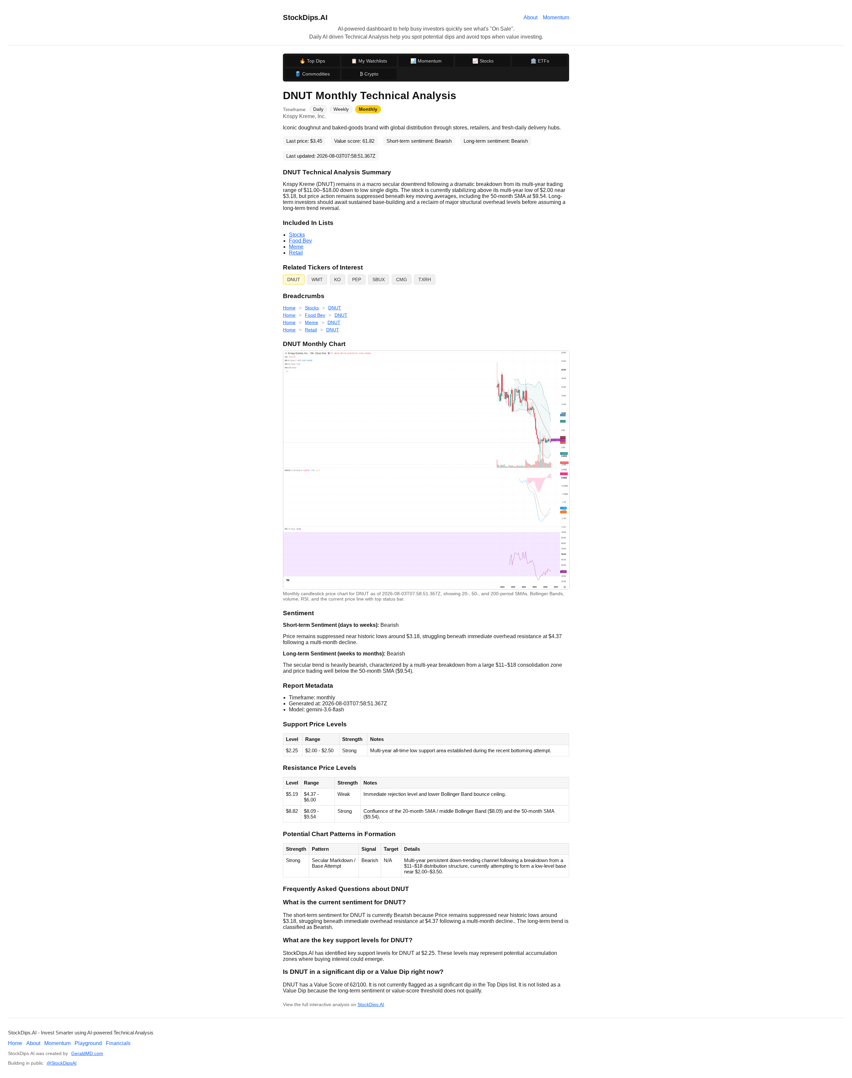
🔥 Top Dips (312, 61)
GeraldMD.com (87, 1053)
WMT (317, 279)
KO (337, 279)
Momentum (556, 17)
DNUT (293, 279)
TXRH (424, 279)
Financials (118, 1043)
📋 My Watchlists (369, 61)
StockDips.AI (305, 17)
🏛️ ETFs (540, 61)
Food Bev (300, 241)
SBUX (378, 279)
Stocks (297, 235)
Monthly (368, 109)
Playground (88, 1043)
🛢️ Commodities (312, 74)
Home (289, 307)
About (530, 17)
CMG (401, 279)
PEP (356, 279)
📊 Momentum (426, 61)
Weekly (341, 109)
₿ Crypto (369, 74)
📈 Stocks (483, 61)
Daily (318, 109)
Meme (296, 247)
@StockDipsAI (62, 1063)
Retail (296, 253)
